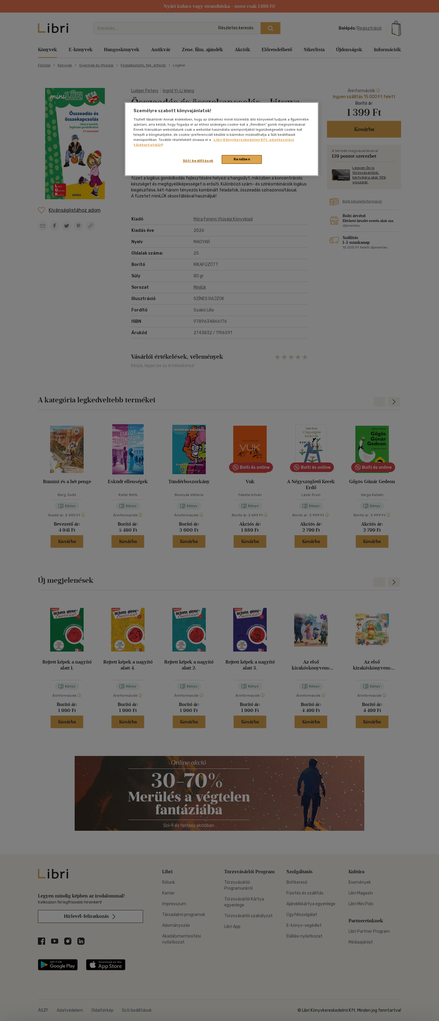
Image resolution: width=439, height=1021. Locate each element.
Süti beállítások (198, 161)
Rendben (242, 159)
